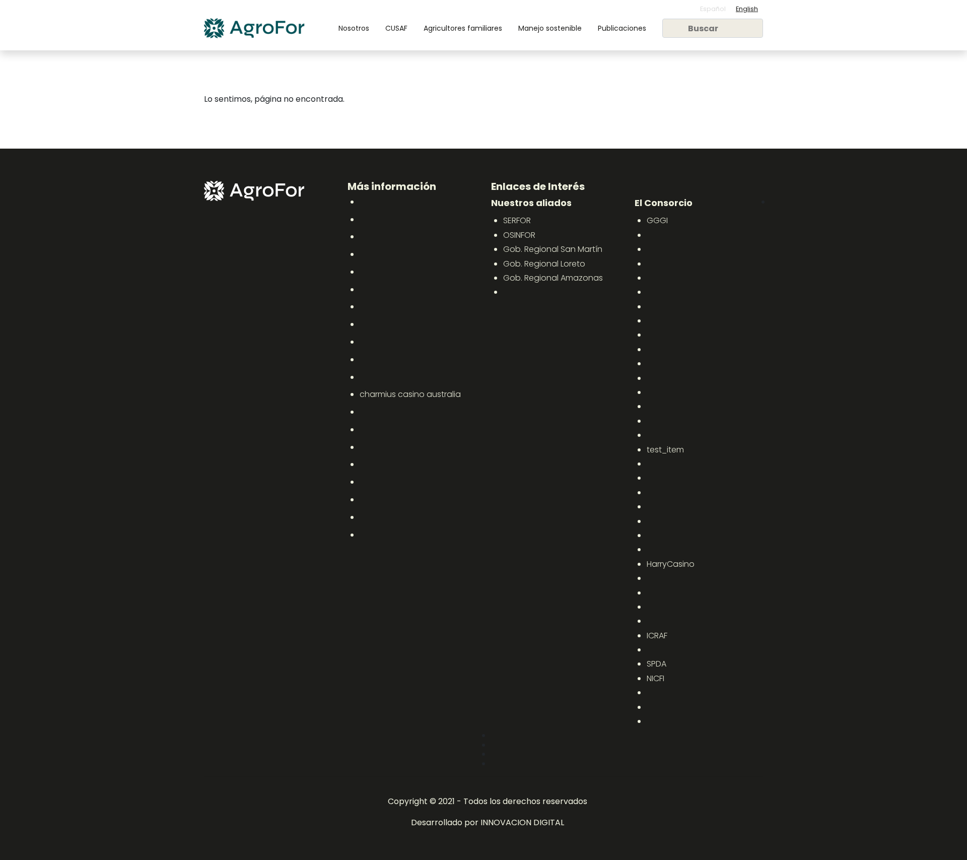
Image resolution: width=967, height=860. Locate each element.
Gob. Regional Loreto (544, 264)
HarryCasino (671, 564)
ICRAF (657, 635)
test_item (665, 449)
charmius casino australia (410, 394)
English (747, 9)
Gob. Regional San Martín (552, 249)
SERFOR (517, 220)
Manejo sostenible (550, 28)
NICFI (655, 678)
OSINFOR (519, 235)
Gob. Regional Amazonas (553, 278)
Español (713, 9)
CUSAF (396, 28)
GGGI (657, 220)
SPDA (656, 664)
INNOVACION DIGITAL (522, 822)
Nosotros (353, 28)
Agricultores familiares (463, 28)
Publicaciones (622, 28)
